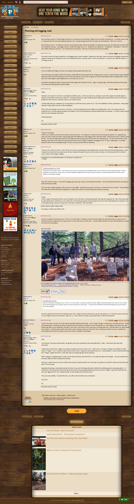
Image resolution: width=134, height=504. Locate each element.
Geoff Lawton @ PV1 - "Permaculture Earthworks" (66, 434)
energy (10, 51)
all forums (10, 151)
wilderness (10, 80)
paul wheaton (88, 502)
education (10, 103)
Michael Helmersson (30, 146)
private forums (10, 146)
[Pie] (16, 2)
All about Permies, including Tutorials (90, 285)
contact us (37, 502)
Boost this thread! (76, 422)
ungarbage (10, 70)
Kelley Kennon (28, 35)
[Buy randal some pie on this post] (116, 194)
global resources (10, 118)
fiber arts (10, 84)
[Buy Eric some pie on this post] (116, 89)
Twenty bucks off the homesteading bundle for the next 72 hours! (59, 286)
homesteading (10, 46)
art (10, 89)
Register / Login (127, 2)
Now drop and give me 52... (49, 285)
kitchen (10, 60)
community (10, 75)
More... (76, 493)
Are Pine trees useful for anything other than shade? (67, 438)
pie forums (10, 142)
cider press (10, 123)
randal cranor (28, 193)
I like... (25, 101)
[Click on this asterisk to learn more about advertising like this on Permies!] (106, 15)
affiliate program (52, 502)
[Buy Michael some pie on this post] (116, 147)
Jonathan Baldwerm (29, 320)
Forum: (27, 27)
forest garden (34, 27)
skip (10, 108)
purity (10, 65)
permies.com (10, 137)
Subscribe (10, 2)
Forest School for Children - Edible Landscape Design (67, 474)
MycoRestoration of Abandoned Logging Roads (54, 230)
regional (10, 99)
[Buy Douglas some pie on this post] (116, 53)
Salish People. (84, 283)
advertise (44, 502)
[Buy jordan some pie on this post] (116, 216)
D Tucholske (27, 67)
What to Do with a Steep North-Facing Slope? (64, 450)
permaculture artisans (10, 94)
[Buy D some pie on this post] (116, 68)
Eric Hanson (27, 88)
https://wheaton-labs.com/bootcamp (54, 399)
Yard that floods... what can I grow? (60, 430)
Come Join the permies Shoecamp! (68, 285)
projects (10, 127)
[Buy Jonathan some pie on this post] (116, 320)
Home (4, 2)
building (10, 41)
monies (10, 56)
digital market (10, 132)
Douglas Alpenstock (29, 53)
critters (10, 37)
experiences (10, 113)
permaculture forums (10, 27)
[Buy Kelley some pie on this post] (116, 36)
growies (10, 32)
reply (76, 411)
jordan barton (28, 215)
